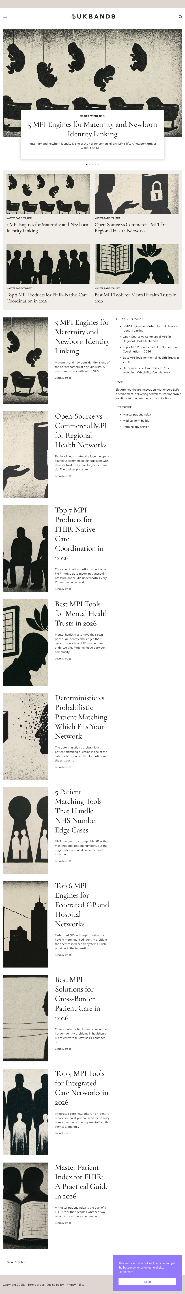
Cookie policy (55, 1284)
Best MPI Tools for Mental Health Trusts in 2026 (136, 298)
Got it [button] (147, 1281)
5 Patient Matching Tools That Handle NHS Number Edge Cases (78, 811)
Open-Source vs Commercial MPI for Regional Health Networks (130, 227)
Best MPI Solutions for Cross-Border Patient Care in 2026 (77, 998)
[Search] (180, 17)
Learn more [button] (126, 1271)
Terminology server (136, 427)
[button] (86, 164)
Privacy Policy (75, 1284)
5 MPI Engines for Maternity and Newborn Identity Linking (92, 129)
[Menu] (5, 17)
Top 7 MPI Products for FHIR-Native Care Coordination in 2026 (47, 298)
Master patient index (92, 116)
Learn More (62, 377)
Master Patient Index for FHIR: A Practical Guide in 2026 (81, 1181)
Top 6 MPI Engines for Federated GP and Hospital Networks (82, 905)
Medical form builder (136, 420)
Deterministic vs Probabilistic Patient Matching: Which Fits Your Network (82, 717)
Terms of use (36, 1284)
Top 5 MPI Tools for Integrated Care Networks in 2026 (81, 1087)
